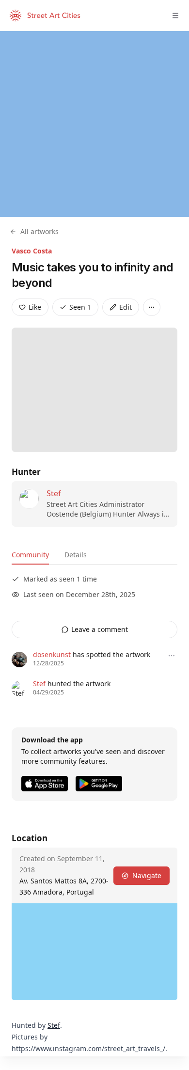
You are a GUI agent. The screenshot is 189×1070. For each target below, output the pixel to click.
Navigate (146, 875)
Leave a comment (99, 629)
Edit (125, 307)
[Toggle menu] (175, 15)
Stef (54, 493)
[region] (94, 124)
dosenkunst (52, 654)
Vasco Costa (32, 250)
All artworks (39, 231)
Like (35, 307)
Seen (80, 307)
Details (75, 554)
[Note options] (171, 655)
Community (30, 554)
